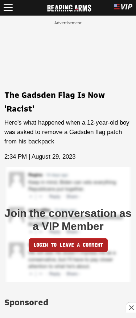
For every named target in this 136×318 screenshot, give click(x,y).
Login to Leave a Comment (68, 245)
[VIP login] (123, 8)
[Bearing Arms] (69, 7)
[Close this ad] (131, 307)
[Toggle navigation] (8, 8)
